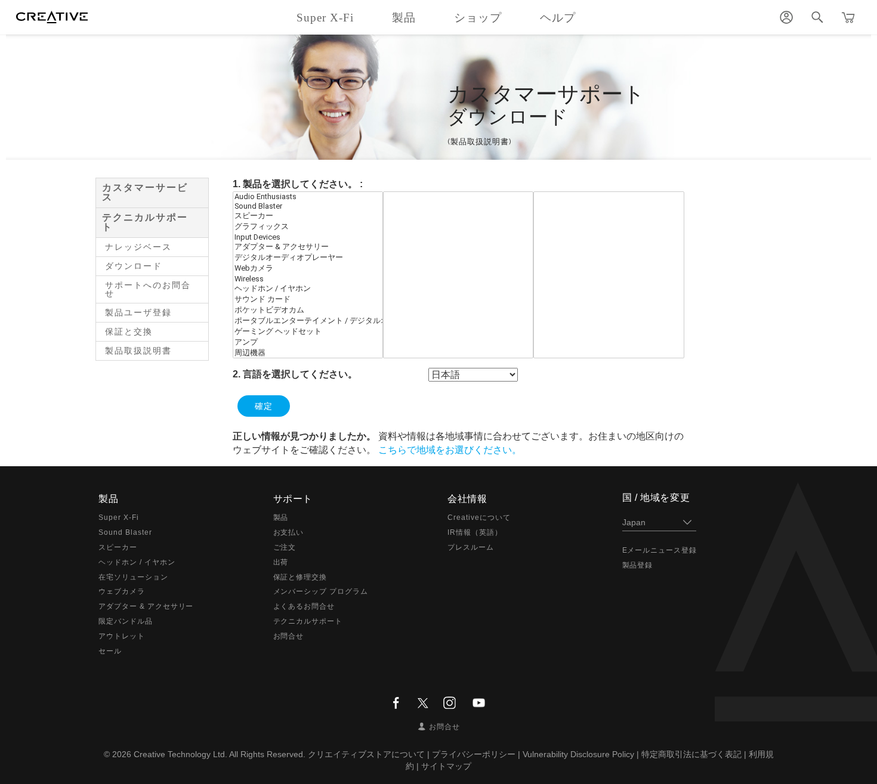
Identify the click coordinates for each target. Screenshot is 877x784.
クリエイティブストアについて (366, 754)
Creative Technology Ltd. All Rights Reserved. (219, 754)
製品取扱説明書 (138, 350)
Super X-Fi (118, 517)
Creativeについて (479, 517)
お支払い (288, 532)
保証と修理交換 (300, 577)
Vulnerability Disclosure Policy (578, 754)
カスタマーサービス (145, 192)
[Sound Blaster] (307, 206)
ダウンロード (133, 266)
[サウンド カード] (307, 300)
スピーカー (117, 547)
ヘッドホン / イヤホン (136, 562)
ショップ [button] (478, 17)
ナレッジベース (138, 247)
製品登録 (637, 565)
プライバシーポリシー (473, 754)
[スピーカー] (307, 216)
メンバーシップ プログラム (320, 591)
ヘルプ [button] (558, 17)
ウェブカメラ (121, 591)
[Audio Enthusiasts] (307, 197)
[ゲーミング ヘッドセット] (307, 332)
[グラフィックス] (307, 227)
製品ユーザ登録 (138, 312)
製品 (281, 517)
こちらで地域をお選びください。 (449, 450)
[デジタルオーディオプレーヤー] (307, 258)
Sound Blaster (125, 532)
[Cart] (848, 17)
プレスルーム (470, 547)
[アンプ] (307, 342)
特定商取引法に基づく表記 (691, 754)
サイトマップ (446, 766)
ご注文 (285, 547)
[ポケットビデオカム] (307, 310)
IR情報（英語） (474, 532)
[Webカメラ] (307, 269)
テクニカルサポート (145, 222)
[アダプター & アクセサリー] (307, 247)
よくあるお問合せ (304, 606)
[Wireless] (307, 279)
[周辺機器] (307, 353)
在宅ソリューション (133, 577)
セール (110, 651)
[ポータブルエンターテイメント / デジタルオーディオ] (307, 321)
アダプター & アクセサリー (145, 606)
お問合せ (288, 636)
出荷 (281, 562)
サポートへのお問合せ (148, 289)
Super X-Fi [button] (325, 17)
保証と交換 (129, 331)
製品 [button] (404, 17)
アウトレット (121, 636)
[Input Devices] (307, 237)
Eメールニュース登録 (659, 550)
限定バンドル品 (125, 621)
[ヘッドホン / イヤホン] (307, 289)
